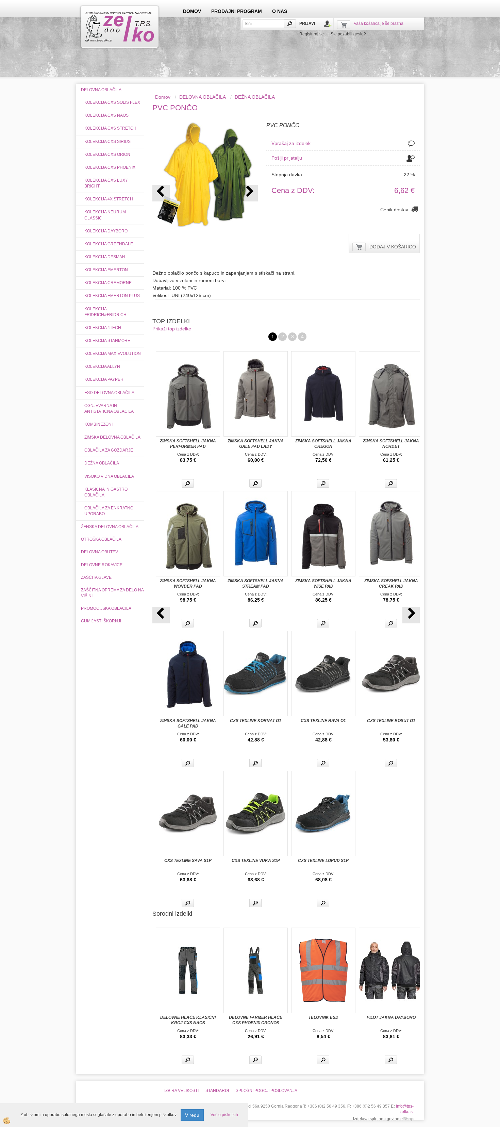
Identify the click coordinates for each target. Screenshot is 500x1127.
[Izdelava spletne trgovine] (407, 1118)
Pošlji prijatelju (286, 158)
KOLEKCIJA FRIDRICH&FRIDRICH (105, 312)
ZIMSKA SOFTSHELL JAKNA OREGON (323, 444)
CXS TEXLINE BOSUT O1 (391, 720)
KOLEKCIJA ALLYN (102, 366)
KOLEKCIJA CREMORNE (108, 282)
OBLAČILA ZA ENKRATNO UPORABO (108, 511)
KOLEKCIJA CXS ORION (107, 154)
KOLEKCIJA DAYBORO (106, 231)
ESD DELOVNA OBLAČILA (109, 392)
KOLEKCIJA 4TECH (102, 327)
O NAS (279, 11)
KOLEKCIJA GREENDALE (108, 244)
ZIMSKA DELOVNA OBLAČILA (112, 437)
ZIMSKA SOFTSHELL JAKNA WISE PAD (323, 583)
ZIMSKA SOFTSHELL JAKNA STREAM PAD (256, 583)
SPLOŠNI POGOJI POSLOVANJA (266, 1090)
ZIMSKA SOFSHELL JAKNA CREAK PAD (391, 583)
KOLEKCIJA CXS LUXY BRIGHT (106, 183)
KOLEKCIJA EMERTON (106, 269)
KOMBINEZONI (98, 424)
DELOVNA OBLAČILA (202, 97)
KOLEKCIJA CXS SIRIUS (107, 141)
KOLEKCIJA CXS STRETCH (110, 128)
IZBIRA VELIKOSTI (181, 1090)
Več (188, 483)
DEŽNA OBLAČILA (101, 463)
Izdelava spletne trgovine (376, 1118)
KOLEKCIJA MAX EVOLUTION (112, 353)
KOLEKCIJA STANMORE (107, 340)
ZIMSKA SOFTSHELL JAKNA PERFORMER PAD (188, 444)
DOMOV (192, 11)
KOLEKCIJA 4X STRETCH (108, 199)
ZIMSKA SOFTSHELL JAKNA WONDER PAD (188, 583)
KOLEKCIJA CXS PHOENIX (109, 167)
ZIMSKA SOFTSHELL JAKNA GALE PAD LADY (256, 444)
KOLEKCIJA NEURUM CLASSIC (105, 215)
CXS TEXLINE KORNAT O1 (255, 720)
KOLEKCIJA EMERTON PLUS (112, 295)
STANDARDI (217, 1090)
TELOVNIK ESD (323, 1017)
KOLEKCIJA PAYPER (103, 379)
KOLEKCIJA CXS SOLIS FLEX (112, 102)
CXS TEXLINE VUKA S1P (256, 860)
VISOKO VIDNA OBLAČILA (109, 476)
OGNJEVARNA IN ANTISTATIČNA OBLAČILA (109, 408)
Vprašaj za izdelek (291, 143)
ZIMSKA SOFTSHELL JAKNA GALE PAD (188, 723)
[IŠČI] (290, 23)
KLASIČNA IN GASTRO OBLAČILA (106, 492)
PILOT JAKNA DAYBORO (391, 1017)
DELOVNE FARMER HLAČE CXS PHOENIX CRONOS (255, 1020)
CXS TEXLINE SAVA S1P (188, 860)
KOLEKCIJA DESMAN (104, 257)
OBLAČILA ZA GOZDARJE (108, 450)
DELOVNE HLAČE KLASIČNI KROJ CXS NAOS (188, 1020)
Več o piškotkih (224, 1114)
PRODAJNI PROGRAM (236, 11)
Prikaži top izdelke (171, 328)
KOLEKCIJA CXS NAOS (106, 115)
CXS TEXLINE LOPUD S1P (323, 860)
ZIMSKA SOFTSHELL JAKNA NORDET (391, 444)
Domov (162, 97)
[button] (249, 193)
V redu (192, 1115)
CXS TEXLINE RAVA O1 (323, 720)
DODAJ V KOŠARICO (392, 246)
